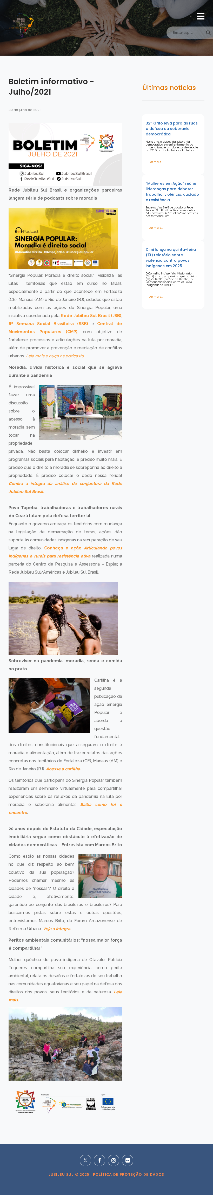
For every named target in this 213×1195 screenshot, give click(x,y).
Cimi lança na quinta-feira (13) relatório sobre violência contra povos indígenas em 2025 (171, 257)
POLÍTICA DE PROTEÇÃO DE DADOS (128, 1175)
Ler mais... (156, 162)
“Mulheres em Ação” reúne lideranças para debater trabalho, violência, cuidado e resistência (172, 191)
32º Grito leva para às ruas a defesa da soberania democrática (172, 129)
